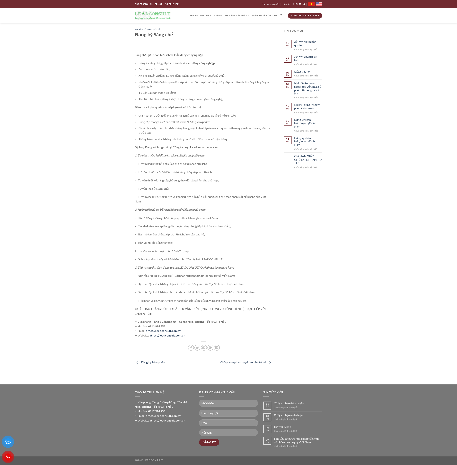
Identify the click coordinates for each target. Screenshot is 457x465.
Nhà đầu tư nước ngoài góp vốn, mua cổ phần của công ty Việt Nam (307, 88)
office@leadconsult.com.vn (163, 330)
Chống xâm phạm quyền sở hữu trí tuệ (243, 362)
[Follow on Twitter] (300, 4)
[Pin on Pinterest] (210, 348)
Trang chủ (197, 15)
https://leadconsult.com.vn (167, 335)
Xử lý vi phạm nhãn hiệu (305, 58)
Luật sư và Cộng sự (264, 15)
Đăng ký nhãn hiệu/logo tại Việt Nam (305, 123)
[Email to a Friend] (204, 348)
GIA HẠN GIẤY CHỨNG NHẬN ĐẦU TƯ (308, 159)
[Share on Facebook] (191, 348)
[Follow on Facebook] (293, 4)
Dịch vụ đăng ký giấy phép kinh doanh (307, 106)
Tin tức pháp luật (270, 4)
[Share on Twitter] (197, 348)
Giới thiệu (213, 15)
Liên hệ (286, 4)
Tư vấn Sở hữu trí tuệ (147, 29)
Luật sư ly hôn (302, 71)
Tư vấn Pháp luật (236, 15)
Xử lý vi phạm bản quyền (305, 43)
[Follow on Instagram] (297, 4)
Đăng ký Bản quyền (152, 362)
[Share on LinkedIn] (217, 348)
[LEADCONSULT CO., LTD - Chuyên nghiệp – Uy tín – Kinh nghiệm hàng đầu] (152, 15)
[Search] (281, 15)
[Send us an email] (304, 4)
